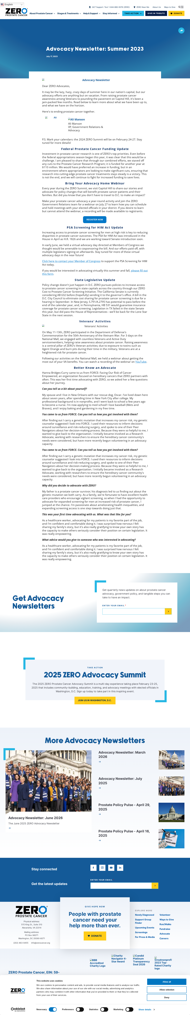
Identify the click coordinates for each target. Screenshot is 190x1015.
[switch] (80, 1009)
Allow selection (166, 989)
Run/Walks (165, 924)
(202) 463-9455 (20, 943)
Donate (178, 13)
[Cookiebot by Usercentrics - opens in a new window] (18, 1010)
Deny (166, 997)
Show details (145, 1009)
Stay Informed (110, 13)
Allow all (167, 982)
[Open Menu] (180, 6)
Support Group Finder (143, 921)
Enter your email (113, 606)
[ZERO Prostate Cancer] (17, 12)
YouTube (140, 361)
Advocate (165, 933)
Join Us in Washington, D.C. (95, 700)
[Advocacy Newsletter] (95, 80)
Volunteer (165, 914)
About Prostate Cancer (41, 13)
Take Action (131, 13)
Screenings (141, 932)
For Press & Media (145, 937)
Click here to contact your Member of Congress (71, 261)
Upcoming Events (144, 927)
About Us (157, 7)
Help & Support (90, 13)
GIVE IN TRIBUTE (156, 13)
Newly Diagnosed (144, 914)
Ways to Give (169, 7)
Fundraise (165, 929)
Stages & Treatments (68, 13)
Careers (164, 938)
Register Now (95, 219)
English (8, 4)
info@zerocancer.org (40, 943)
